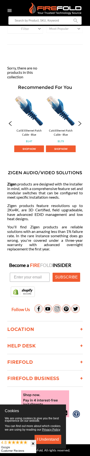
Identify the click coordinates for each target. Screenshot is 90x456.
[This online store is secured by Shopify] (23, 292)
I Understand (48, 439)
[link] (29, 124)
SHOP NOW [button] (29, 148)
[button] (10, 124)
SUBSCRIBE (66, 277)
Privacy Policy (51, 429)
